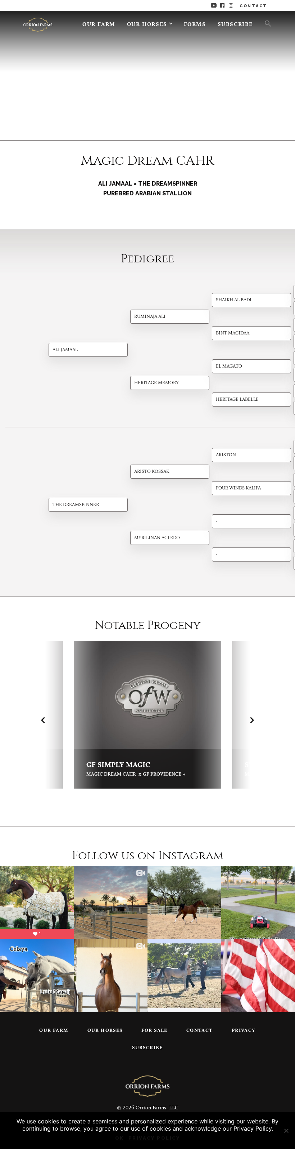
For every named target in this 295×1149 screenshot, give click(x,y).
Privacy (244, 1031)
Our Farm (98, 24)
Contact (199, 1031)
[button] (265, 23)
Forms (195, 24)
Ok (119, 1138)
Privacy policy (154, 1138)
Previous (43, 720)
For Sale (154, 1031)
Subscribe (235, 24)
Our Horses (147, 24)
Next (252, 720)
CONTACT (253, 6)
